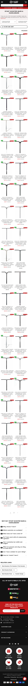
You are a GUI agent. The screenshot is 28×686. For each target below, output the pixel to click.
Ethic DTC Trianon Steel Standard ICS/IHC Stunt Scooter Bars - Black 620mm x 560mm (21, 49)
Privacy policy (13, 677)
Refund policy (7, 677)
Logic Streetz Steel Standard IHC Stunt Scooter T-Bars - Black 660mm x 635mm (21, 287)
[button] (2, 2)
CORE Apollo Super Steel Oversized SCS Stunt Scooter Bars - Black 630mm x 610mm (7, 415)
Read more (3, 18)
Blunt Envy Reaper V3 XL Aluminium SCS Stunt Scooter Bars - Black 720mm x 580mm (21, 351)
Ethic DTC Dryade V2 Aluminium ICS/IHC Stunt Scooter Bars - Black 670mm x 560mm (7, 199)
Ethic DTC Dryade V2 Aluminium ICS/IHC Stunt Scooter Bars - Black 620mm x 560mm (21, 92)
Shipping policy (14, 679)
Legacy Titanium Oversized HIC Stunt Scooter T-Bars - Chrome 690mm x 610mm (7, 135)
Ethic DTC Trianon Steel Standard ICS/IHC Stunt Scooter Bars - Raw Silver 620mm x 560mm (21, 70)
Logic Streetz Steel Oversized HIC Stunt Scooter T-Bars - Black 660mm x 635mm (21, 482)
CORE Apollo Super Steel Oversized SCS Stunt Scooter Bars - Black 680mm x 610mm (7, 394)
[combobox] (14, 5)
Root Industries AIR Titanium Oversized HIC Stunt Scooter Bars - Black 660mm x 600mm (7, 438)
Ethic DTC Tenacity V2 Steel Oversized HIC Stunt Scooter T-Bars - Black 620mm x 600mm (21, 177)
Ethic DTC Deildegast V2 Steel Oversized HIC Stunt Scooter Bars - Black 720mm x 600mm (7, 482)
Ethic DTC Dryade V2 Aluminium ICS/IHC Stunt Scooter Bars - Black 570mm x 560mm (21, 156)
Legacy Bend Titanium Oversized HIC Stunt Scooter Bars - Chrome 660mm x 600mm (7, 92)
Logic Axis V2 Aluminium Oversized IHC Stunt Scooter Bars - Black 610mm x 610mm (21, 394)
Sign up (22, 610)
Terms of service (20, 677)
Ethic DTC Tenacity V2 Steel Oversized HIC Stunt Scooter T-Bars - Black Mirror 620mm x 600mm (21, 415)
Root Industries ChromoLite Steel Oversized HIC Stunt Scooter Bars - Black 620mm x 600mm (20, 264)
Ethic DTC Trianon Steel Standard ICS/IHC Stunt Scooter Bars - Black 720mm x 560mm (21, 135)
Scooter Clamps (19, 573)
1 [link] (10, 513)
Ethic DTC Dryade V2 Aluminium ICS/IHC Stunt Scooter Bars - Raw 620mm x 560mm (7, 330)
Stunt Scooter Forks (7, 573)
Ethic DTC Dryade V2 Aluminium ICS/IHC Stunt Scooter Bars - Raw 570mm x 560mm (7, 221)
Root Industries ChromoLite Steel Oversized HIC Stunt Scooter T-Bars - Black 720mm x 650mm (21, 503)
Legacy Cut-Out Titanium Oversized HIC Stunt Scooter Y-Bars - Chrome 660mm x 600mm (7, 264)
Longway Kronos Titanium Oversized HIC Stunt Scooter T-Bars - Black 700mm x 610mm (21, 308)
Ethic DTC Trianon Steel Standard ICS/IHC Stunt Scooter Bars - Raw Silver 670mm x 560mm (7, 156)
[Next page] (17, 512)
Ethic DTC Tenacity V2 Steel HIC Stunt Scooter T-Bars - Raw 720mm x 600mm (21, 221)
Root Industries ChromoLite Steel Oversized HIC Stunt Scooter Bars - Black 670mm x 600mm (20, 199)
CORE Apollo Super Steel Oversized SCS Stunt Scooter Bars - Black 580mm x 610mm (20, 330)
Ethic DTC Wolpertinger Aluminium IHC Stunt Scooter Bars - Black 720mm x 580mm (7, 287)
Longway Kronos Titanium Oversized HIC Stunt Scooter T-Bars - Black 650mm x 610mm (7, 113)
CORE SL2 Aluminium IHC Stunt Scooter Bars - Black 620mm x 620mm (7, 69)
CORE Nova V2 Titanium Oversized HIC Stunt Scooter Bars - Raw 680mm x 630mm (20, 459)
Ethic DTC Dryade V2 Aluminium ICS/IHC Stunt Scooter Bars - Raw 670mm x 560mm (21, 372)
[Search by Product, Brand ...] (25, 5)
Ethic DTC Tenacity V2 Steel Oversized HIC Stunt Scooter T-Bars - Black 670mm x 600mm (7, 308)
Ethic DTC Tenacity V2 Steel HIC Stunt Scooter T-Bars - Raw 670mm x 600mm (7, 243)
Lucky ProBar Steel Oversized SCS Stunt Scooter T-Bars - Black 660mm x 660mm (21, 438)
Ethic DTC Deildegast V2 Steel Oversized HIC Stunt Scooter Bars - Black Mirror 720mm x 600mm (7, 459)
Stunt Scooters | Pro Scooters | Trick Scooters (13, 566)
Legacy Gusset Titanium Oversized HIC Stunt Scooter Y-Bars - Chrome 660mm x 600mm (7, 351)
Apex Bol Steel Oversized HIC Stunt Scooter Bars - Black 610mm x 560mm (7, 371)
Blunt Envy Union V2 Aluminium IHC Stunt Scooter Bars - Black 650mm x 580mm (7, 177)
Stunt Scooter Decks (7, 570)
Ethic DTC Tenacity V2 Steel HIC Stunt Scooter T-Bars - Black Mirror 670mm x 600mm (7, 503)
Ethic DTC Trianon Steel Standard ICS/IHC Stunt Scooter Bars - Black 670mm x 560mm (21, 113)
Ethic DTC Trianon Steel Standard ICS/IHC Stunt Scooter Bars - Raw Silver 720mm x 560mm (21, 243)
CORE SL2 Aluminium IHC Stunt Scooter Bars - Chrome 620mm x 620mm (7, 48)
